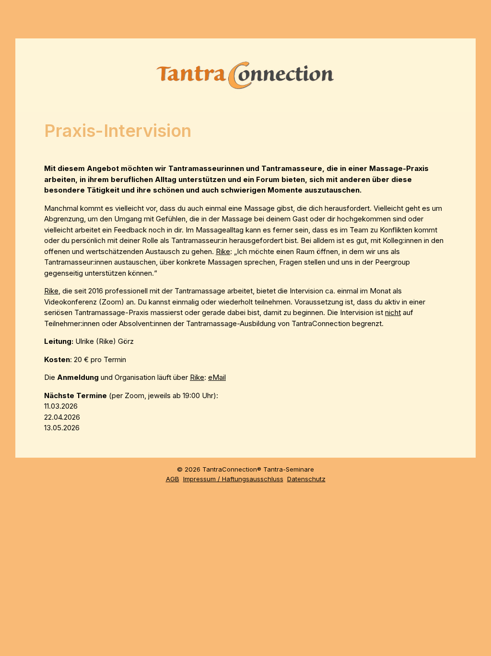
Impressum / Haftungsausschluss (233, 479)
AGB (172, 479)
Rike (223, 251)
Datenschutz (306, 479)
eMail (217, 377)
